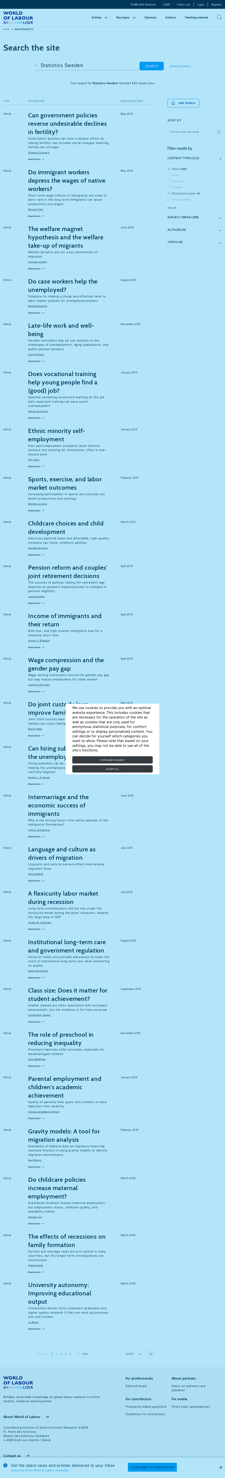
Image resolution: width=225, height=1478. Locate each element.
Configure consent (112, 760)
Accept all (112, 769)
